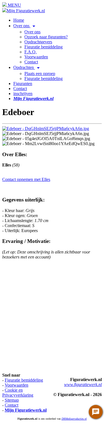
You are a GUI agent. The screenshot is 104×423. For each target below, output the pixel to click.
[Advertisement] (52, 316)
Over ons (25, 25)
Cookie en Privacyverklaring (17, 392)
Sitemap (12, 400)
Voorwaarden (36, 56)
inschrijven (22, 93)
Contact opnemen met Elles (26, 179)
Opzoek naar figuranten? (46, 36)
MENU (14, 5)
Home (18, 20)
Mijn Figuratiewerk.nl (26, 10)
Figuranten (22, 83)
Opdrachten (27, 67)
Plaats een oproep (39, 73)
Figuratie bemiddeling (43, 46)
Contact (31, 61)
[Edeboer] (45, 128)
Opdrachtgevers (38, 41)
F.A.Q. (30, 51)
